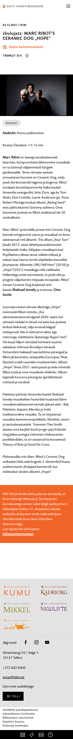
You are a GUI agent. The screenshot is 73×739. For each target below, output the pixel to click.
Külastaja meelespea (15, 725)
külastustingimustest (18, 534)
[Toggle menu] (68, 6)
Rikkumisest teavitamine (18, 717)
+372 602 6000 (14, 668)
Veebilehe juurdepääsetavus (20, 709)
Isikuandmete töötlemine (19, 713)
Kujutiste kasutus (13, 721)
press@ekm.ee (13, 677)
